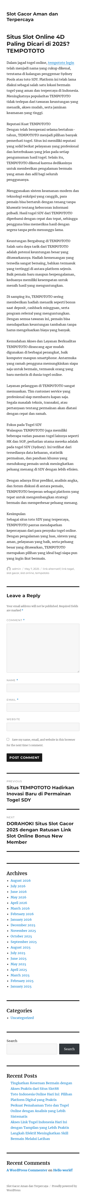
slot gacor (13, 573)
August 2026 (21, 880)
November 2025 (23, 931)
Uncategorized (22, 1018)
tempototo (42, 573)
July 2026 (18, 886)
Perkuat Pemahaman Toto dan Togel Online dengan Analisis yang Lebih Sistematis (40, 1110)
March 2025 (20, 975)
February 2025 (22, 981)
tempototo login (61, 63)
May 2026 (18, 897)
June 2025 (19, 958)
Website (13, 719)
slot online (27, 573)
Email (13, 699)
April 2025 (19, 970)
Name (12, 680)
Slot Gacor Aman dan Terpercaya (32, 16)
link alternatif (51, 568)
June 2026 (19, 892)
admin (16, 568)
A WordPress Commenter (27, 1170)
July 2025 (18, 953)
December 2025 (23, 925)
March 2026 (20, 908)
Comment (16, 620)
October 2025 (21, 936)
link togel (68, 568)
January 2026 (21, 919)
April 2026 (19, 903)
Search (12, 1041)
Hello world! (63, 1170)
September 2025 (24, 942)
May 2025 (18, 964)
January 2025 (21, 986)
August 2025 (21, 947)
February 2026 (22, 914)
